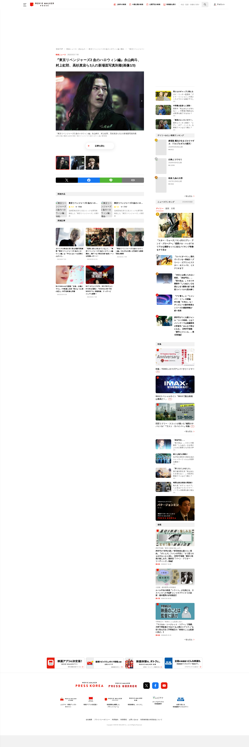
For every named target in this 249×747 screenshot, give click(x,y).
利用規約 (115, 720)
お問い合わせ (133, 720)
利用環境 (123, 720)
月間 (173, 208)
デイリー (160, 208)
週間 (167, 208)
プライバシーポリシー (102, 720)
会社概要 (89, 720)
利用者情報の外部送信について (151, 720)
